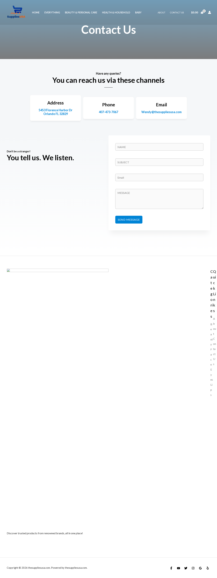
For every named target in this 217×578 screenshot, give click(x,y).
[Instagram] (193, 568)
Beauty (211, 334)
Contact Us (177, 12)
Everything (52, 12)
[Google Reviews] (200, 568)
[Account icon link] (209, 12)
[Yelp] (207, 568)
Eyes (211, 374)
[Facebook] (171, 568)
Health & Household (116, 12)
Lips (211, 389)
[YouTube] (178, 568)
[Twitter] (185, 568)
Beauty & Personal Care (81, 12)
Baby (138, 12)
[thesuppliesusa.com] (16, 12)
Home (36, 12)
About (161, 12)
